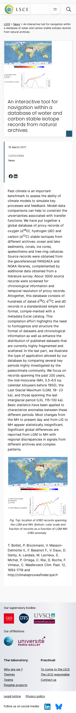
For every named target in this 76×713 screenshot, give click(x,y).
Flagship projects (15, 685)
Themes (9, 675)
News (11, 160)
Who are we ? (13, 669)
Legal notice (12, 696)
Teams (8, 680)
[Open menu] (55, 9)
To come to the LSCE (55, 669)
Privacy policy (35, 696)
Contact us (48, 680)
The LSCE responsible (55, 675)
